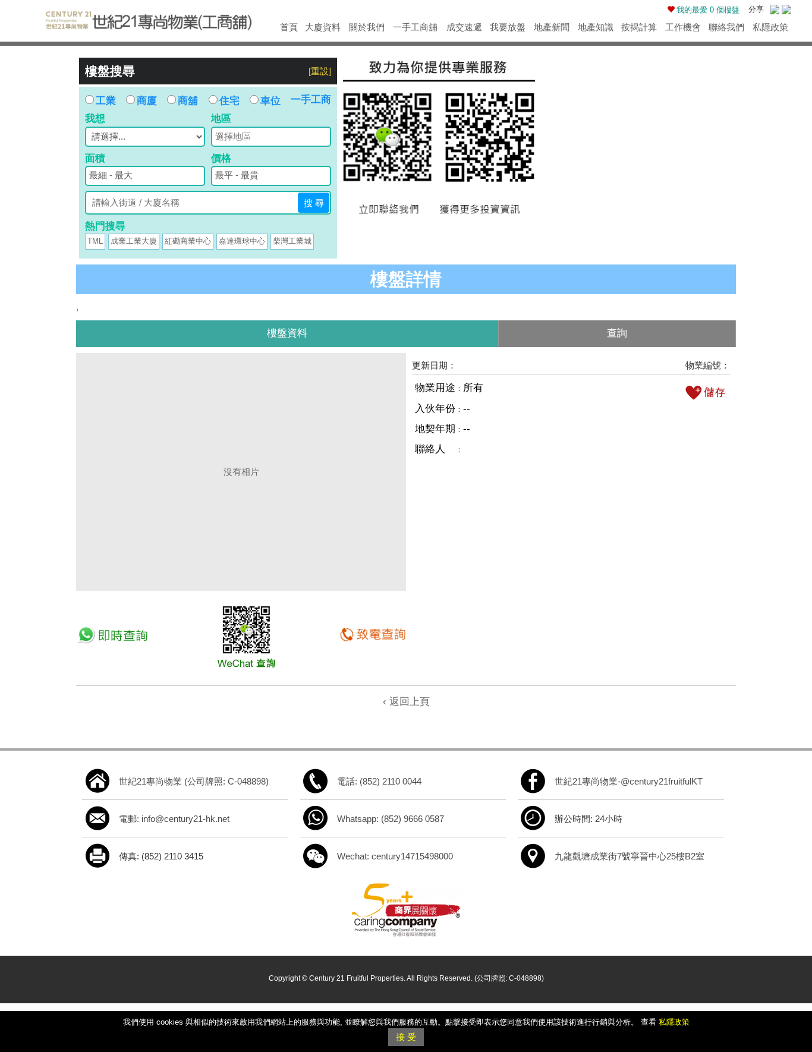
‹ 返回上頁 (406, 701)
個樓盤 (707, 9)
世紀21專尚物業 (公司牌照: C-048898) (194, 781)
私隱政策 (770, 27)
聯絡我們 (726, 27)
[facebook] (533, 780)
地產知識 (595, 27)
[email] (97, 818)
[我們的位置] (533, 855)
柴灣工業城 (292, 241)
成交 (464, 27)
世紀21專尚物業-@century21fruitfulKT (629, 781)
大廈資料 (323, 27)
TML (95, 241)
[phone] (315, 780)
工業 (106, 100)
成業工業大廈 (134, 241)
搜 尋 (314, 203)
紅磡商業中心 (188, 241)
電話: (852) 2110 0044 (379, 781)
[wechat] (315, 855)
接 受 (406, 1037)
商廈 (147, 100)
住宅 (229, 100)
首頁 (289, 27)
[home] (97, 780)
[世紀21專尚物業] (148, 18)
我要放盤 (507, 27)
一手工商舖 (415, 27)
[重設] (320, 71)
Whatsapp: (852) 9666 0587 (390, 819)
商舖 (188, 100)
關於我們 (367, 27)
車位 (270, 100)
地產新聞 (551, 27)
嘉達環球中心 (242, 241)
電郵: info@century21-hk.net (174, 819)
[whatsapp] (315, 818)
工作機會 (683, 27)
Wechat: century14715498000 (395, 856)
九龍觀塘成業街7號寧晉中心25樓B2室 (629, 856)
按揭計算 (639, 27)
